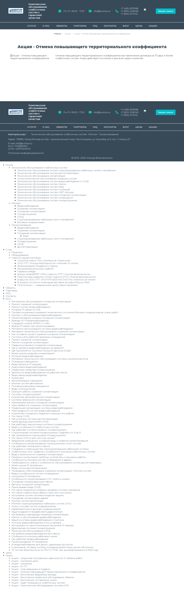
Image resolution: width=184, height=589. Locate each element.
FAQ (95, 26)
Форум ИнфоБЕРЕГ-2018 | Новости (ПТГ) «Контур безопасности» (54, 274)
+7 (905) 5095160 (130, 11)
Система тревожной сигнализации (31, 399)
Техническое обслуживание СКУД (31, 530)
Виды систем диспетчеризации (29, 468)
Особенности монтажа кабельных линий (34, 536)
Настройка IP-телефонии (26, 476)
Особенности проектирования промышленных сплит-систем (46, 443)
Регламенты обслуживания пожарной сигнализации (41, 301)
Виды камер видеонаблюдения (29, 375)
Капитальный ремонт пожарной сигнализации (38, 402)
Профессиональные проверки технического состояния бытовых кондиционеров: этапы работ (65, 312)
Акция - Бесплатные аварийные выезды (34, 574)
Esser (26, 236)
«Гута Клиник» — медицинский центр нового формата (47, 285)
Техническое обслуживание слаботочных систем (59, 134)
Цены (138, 26)
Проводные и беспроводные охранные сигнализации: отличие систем (51, 470)
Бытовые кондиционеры (30, 222)
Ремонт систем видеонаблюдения (31, 307)
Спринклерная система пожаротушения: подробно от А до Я (46, 432)
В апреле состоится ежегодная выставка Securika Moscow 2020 (53, 282)
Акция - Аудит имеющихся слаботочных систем (38, 582)
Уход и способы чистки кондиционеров (34, 506)
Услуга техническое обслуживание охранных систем (47, 178)
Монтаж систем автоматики (27, 383)
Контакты (110, 26)
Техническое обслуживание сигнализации (41, 175)
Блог (126, 26)
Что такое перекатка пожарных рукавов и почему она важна (46, 490)
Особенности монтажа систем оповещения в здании (41, 459)
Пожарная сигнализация (31, 211)
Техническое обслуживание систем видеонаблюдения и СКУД (52, 181)
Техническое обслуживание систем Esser (40, 186)
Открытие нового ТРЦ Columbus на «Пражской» (44, 260)
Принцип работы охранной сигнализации (35, 391)
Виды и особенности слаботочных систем (35, 427)
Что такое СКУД (20, 416)
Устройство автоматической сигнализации (36, 397)
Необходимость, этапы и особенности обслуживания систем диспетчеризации (56, 462)
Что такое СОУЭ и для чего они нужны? (33, 438)
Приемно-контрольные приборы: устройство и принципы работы (49, 457)
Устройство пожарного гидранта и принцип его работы (43, 413)
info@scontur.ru (102, 11)
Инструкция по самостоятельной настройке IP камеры (43, 525)
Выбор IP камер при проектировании (33, 326)
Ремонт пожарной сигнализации (30, 342)
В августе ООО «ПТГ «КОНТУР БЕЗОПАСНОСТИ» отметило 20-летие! (56, 279)
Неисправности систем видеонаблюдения (36, 410)
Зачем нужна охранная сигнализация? (33, 353)
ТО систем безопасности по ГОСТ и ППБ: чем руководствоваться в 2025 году (55, 550)
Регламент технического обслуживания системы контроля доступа (50, 358)
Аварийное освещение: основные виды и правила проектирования (50, 440)
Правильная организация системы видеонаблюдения (42, 408)
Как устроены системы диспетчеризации (35, 419)
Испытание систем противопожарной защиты (38, 495)
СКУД (20, 216)
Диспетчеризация (27, 246)
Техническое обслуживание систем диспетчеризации (48, 173)
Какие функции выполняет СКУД (30, 421)
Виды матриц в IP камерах (26, 364)
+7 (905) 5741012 (129, 14)
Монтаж (92, 134)
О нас (46, 26)
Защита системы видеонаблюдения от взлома (38, 520)
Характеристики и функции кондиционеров (36, 509)
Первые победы (26, 271)
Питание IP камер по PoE (26, 309)
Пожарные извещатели (25, 361)
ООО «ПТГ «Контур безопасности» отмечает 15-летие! (47, 263)
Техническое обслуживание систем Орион (41, 184)
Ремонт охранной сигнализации (30, 304)
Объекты (61, 26)
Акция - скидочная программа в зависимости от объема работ (47, 558)
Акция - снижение (22, 563)
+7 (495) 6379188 (129, 8)
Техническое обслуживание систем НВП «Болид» (45, 192)
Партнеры (80, 26)
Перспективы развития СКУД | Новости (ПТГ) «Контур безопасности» (56, 277)
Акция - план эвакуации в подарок (31, 569)
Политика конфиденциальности (26, 153)
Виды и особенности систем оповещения (35, 473)
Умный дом (18, 378)
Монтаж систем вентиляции (27, 500)
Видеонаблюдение (28, 206)
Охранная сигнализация (31, 208)
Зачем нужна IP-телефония (27, 465)
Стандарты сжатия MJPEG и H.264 (31, 323)
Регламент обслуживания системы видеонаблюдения (42, 328)
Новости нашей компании (26, 257)
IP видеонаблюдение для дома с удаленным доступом (42, 544)
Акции (153, 26)
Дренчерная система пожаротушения (33, 528)
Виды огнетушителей (23, 388)
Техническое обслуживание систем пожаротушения (47, 200)
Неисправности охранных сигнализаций (34, 405)
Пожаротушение (26, 214)
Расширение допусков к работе (35, 268)
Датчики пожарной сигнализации (30, 484)
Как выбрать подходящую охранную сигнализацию (40, 514)
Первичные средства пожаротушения (33, 369)
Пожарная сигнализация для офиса (32, 481)
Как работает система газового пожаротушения (39, 429)
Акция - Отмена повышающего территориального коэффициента (48, 571)
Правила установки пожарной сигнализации (37, 345)
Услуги (31, 26)
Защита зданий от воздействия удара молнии (37, 511)
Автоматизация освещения (27, 380)
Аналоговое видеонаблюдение (29, 367)
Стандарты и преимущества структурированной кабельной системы (50, 449)
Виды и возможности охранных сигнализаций (37, 454)
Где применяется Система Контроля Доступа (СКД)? (41, 350)
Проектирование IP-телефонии (30, 541)
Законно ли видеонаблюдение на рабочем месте (39, 372)
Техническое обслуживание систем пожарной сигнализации (52, 195)
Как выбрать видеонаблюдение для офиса (36, 533)
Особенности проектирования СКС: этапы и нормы (41, 479)
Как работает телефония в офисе (31, 446)
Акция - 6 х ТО (19, 566)
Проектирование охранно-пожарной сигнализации (41, 317)
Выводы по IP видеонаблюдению (30, 320)
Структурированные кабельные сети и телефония (45, 219)
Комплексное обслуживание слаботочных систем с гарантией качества (37, 11)
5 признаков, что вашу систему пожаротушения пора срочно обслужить (52, 547)
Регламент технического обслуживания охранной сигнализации (48, 331)
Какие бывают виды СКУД (26, 487)
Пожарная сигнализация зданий (30, 498)
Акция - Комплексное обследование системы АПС (40, 585)
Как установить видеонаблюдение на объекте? (38, 348)
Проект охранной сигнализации (30, 339)
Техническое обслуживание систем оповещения (45, 197)
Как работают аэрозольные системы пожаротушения (42, 424)
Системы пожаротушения (26, 394)
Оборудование (20, 255)
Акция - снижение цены (25, 561)
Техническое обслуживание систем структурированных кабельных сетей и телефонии (66, 170)
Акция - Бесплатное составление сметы (34, 580)
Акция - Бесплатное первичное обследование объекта (43, 577)
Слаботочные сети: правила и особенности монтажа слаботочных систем (53, 451)
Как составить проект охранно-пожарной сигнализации (43, 334)
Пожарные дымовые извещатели (30, 386)
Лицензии (17, 252)
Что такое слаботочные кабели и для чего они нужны (42, 492)
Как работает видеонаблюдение (30, 539)
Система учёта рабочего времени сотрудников (38, 337)
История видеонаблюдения (27, 356)
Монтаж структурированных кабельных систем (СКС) (41, 503)
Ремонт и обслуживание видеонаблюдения (36, 517)
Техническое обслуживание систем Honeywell (43, 189)
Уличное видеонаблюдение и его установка (36, 522)
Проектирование (109, 134)
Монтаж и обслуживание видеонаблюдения (37, 315)
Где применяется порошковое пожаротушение (39, 435)
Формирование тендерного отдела (37, 266)
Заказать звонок (165, 11)
